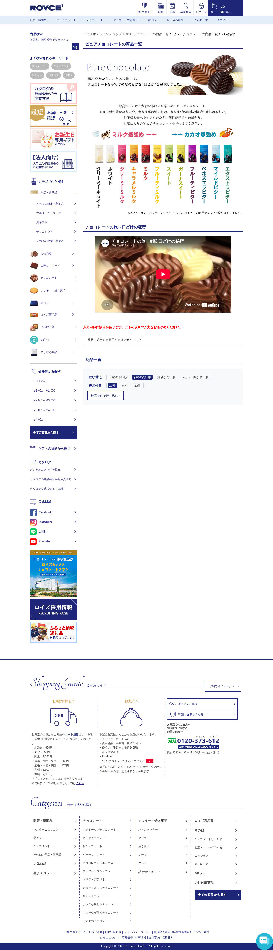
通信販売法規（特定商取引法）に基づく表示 (181, 932)
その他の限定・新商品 (50, 241)
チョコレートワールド (208, 839)
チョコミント (61, 66)
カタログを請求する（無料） (48, 488)
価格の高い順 (142, 377)
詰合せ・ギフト (149, 872)
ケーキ (142, 854)
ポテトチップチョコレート (99, 829)
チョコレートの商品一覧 (151, 34)
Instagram (45, 521)
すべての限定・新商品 (50, 203)
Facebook (45, 512)
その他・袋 (201, 20)
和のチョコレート (94, 896)
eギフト (223, 20)
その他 (199, 830)
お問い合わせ (113, 932)
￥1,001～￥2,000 (44, 390)
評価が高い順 (166, 377)
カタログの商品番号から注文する (50, 479)
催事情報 (140, 937)
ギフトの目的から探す (54, 448)
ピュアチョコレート (95, 837)
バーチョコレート (94, 854)
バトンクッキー (148, 829)
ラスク (142, 862)
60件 (125, 385)
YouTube (44, 541)
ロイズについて (109, 937)
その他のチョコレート (96, 921)
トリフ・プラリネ (94, 879)
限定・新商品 (38, 20)
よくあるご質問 (92, 932)
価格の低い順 (118, 377)
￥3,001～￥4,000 (44, 410)
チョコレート (94, 20)
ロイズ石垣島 (175, 20)
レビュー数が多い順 (195, 377)
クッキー (144, 837)
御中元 (69, 75)
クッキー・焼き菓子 (125, 20)
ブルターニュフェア (48, 213)
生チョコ (37, 75)
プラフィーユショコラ (96, 871)
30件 (112, 385)
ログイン (201, 11)
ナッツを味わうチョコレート (101, 904)
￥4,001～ (39, 419)
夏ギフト (41, 222)
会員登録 (185, 11)
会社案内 (154, 937)
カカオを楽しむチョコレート (101, 887)
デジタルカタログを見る (45, 469)
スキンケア (201, 855)
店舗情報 (127, 937)
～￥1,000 (39, 380)
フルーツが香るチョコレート (101, 912)
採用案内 (167, 937)
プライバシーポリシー (137, 932)
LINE (42, 531)
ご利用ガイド (144, 11)
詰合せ (152, 20)
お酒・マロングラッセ (208, 847)
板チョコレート (92, 846)
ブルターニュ (39, 66)
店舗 (161, 11)
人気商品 (46, 253)
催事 (172, 11)
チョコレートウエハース (98, 862)
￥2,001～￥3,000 (44, 400)
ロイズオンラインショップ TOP (106, 34)
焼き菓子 (53, 75)
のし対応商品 (49, 352)
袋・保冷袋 (201, 864)
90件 (137, 385)
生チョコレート (66, 20)
